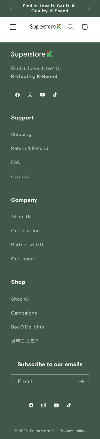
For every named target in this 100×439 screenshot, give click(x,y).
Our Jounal (23, 259)
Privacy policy (73, 431)
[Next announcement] (89, 8)
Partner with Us (28, 244)
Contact (20, 176)
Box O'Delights (27, 327)
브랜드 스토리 (25, 341)
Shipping (21, 134)
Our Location (25, 230)
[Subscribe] (81, 381)
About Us (21, 216)
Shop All (20, 299)
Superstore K (42, 431)
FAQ (16, 162)
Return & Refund (29, 148)
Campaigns (24, 313)
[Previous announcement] (11, 8)
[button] (13, 27)
